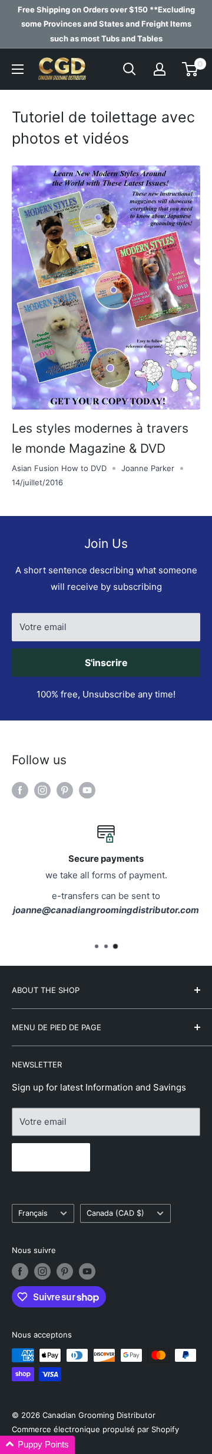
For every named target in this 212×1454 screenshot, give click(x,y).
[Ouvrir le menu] (18, 69)
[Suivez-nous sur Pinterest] (65, 790)
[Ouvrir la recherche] (129, 69)
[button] (37, 1445)
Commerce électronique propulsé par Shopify (95, 1429)
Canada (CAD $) (115, 1213)
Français (33, 1213)
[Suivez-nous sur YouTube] (87, 790)
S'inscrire (106, 662)
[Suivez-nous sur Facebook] (20, 790)
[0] (190, 69)
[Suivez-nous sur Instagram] (42, 790)
